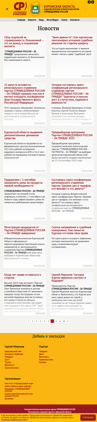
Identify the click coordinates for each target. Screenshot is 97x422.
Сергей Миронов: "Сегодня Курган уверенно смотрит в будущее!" (72, 293)
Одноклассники (12, 368)
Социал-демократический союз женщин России (19, 395)
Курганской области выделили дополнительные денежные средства (24, 151)
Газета (64, 20)
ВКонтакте (9, 365)
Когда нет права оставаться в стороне (24, 294)
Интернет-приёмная (14, 354)
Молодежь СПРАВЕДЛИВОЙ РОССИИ (17, 390)
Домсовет (9, 399)
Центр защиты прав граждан (18, 386)
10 (64, 321)
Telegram (9, 357)
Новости (32, 20)
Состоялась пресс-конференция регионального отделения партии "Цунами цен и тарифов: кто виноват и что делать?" (72, 198)
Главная (21, 20)
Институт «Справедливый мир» (19, 383)
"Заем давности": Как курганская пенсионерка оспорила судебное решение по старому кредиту (72, 56)
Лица (41, 20)
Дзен (7, 359)
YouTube (42, 362)
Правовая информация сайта (14, 420)
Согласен (88, 418)
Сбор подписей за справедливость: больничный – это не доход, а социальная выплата (24, 56)
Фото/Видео (53, 20)
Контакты (74, 20)
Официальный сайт (13, 351)
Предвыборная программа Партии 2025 (72, 151)
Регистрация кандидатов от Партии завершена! (24, 246)
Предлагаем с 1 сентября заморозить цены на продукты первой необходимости (24, 198)
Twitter (8, 362)
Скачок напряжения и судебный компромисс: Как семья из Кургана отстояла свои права (72, 246)
